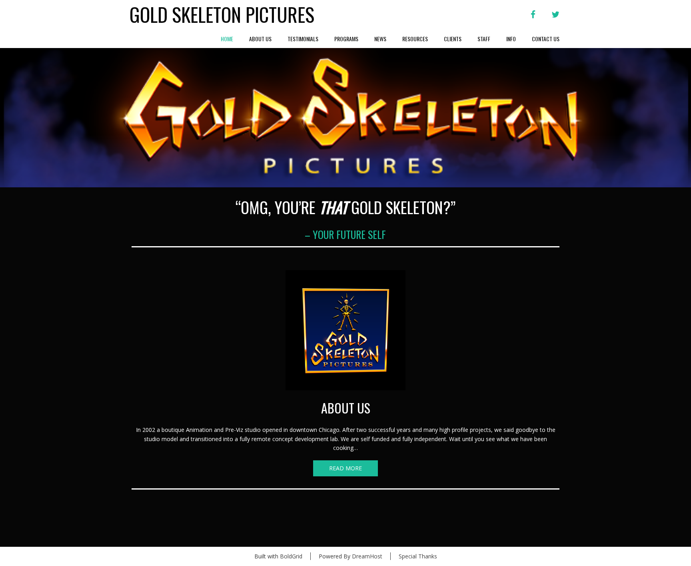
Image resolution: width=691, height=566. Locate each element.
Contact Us (545, 38)
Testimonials (303, 38)
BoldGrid (291, 556)
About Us (260, 38)
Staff (483, 38)
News (380, 38)
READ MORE (345, 468)
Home (227, 38)
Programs (346, 38)
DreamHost (367, 556)
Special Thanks (418, 556)
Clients (452, 38)
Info (511, 38)
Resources (415, 38)
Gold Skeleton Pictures (222, 14)
